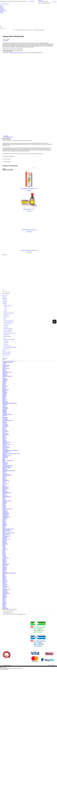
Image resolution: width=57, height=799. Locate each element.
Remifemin (4, 540)
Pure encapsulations (6, 535)
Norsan (4, 504)
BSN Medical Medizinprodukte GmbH (9, 403)
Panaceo (4, 520)
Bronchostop (5, 402)
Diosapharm (4, 415)
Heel (3, 458)
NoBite (4, 503)
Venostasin (4, 596)
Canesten (4, 405)
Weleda (4, 604)
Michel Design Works (6, 353)
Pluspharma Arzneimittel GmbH (8, 532)
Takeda (4, 580)
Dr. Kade (4, 421)
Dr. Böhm (4, 418)
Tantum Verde (5, 581)
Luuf (3, 484)
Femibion (4, 438)
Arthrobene (4, 381)
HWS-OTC (5, 462)
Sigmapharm (5, 565)
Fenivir (4, 439)
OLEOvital (4, 511)
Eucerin (4, 436)
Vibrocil (4, 599)
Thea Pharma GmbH (6, 589)
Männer (3, 350)
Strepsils (4, 578)
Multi (3, 494)
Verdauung (5, 344)
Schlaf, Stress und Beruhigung (9, 339)
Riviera (4, 545)
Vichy (4, 600)
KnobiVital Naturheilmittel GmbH (8, 470)
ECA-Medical (5, 431)
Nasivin (4, 499)
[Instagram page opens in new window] (56, 4)
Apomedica (5, 379)
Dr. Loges (4, 423)
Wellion (4, 605)
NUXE (4, 509)
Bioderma (4, 394)
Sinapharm (4, 568)
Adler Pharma (5, 366)
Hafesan (4, 454)
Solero (3, 571)
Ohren (24, 52)
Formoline (4, 440)
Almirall (4, 374)
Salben (5, 337)
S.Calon (4, 547)
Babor (4, 385)
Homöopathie (6, 325)
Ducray (4, 427)
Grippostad (4, 452)
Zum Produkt (29, 190)
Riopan (4, 544)
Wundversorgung (7, 348)
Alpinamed (4, 375)
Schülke (4, 560)
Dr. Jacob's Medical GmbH (7, 420)
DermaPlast (4, 410)
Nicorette (4, 502)
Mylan (3, 497)
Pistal (3, 531)
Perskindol (4, 524)
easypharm (4, 430)
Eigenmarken (4, 298)
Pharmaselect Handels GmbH (8, 528)
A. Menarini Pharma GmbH (7, 362)
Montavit (4, 493)
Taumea (4, 583)
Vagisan (4, 595)
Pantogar (4, 521)
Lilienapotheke (5, 480)
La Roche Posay (5, 475)
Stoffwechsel (6, 342)
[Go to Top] (55, 797)
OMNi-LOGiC (5, 514)
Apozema (4, 380)
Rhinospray (4, 542)
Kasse (47, 1)
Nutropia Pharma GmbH (7, 508)
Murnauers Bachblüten (6, 496)
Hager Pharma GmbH (6, 455)
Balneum (4, 387)
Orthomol (4, 517)
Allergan (4, 371)
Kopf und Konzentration (8, 328)
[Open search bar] (0, 26)
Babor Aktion (4, 295)
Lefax (3, 478)
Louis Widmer (5, 483)
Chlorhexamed (5, 408)
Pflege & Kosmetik (5, 355)
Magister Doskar (5, 486)
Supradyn (4, 579)
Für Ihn (5, 317)
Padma (4, 519)
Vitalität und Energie (7, 345)
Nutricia (4, 507)
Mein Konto (54, 1)
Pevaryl (4, 526)
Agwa (3, 369)
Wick (3, 606)
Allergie (5, 304)
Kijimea (4, 468)
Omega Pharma (5, 512)
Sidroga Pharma (5, 564)
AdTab (4, 367)
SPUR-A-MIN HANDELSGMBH (9, 573)
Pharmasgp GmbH (6, 529)
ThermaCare (5, 590)
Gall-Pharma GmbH (6, 444)
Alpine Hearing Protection (7, 376)
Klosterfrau (5, 469)
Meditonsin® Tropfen (27, 209)
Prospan (4, 534)
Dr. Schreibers (5, 426)
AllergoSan (5, 373)
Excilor (4, 437)
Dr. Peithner (4, 424)
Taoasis (4, 582)
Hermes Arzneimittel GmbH (7, 460)
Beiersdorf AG (5, 389)
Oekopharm (5, 510)
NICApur (4, 501)
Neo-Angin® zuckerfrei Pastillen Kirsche (27, 250)
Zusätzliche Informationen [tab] (8, 136)
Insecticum (4, 464)
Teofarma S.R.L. (5, 586)
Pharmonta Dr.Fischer (6, 530)
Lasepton (4, 477)
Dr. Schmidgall (5, 425)
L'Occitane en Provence (7, 474)
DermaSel (4, 411)
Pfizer (3, 527)
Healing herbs (5, 457)
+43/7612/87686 (31, 1)
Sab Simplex (5, 548)
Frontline (4, 443)
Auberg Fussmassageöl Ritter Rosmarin (28, 188)
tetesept (4, 588)
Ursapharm (4, 594)
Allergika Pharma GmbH (7, 372)
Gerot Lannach (5, 449)
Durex (3, 429)
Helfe (3, 459)
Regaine (4, 539)
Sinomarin (4, 569)
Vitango (4, 601)
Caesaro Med (5, 404)
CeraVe (4, 406)
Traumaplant (5, 592)
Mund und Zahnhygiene (8, 330)
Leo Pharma (4, 479)
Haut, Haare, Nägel (7, 323)
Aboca (3, 364)
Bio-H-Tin (4, 393)
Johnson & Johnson (6, 466)
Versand (6, 40)
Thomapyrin (4, 591)
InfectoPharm (5, 463)
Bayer (4, 388)
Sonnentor (4, 572)
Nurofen (4, 506)
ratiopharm (4, 536)
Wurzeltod (4, 607)
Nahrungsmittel (6, 334)
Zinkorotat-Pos (5, 608)
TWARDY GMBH (6, 593)
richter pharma (5, 543)
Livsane (4, 482)
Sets (3, 356)
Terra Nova (4, 587)
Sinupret (4, 570)
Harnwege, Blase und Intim (8, 322)
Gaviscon (4, 445)
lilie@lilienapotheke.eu (5, 3)
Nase (5, 308)
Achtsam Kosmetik (6, 365)
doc (3, 416)
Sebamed (4, 562)
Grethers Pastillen (5, 451)
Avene (4, 384)
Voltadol (4, 603)
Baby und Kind (9, 52)
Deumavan (4, 413)
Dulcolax (4, 428)
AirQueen (4, 370)
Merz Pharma (5, 491)
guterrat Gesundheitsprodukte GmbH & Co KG (11, 453)
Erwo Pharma (5, 433)
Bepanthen (4, 390)
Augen (6, 306)
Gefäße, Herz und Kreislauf (8, 320)
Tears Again (4, 584)
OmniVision (4, 515)
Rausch (4, 537)
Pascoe (4, 522)
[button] (12, 50)
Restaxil (4, 541)
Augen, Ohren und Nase (8, 305)
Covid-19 (5, 311)
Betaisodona (4, 392)
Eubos (4, 435)
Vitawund (4, 602)
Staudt (3, 575)
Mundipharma (5, 495)
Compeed (4, 409)
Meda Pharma (5, 488)
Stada (4, 574)
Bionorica (4, 397)
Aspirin (4, 382)
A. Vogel (4, 363)
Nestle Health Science (6, 500)
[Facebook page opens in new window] (54, 4)
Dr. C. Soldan (5, 419)
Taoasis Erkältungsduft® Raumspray (28, 229)
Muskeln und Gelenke (7, 331)
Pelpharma (4, 523)
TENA (4, 585)
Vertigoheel (4, 597)
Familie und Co (6, 314)
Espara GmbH (5, 434)
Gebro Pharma (5, 446)
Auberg (39, 52)
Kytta (3, 472)
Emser (3, 432)
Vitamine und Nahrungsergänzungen (10, 347)
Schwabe (4, 561)
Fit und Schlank (6, 316)
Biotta (3, 398)
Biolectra (4, 396)
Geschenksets (4, 301)
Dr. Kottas (4, 422)
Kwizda (4, 471)
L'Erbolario (4, 473)
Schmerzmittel (6, 341)
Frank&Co (4, 441)
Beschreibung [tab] (6, 135)
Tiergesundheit (5, 358)
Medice (4, 489)
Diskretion (4, 296)
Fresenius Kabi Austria (6, 442)
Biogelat (4, 395)
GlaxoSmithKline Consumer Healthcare (10, 450)
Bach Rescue (5, 386)
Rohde (3, 546)
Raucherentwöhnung (7, 336)
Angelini (4, 378)
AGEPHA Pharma (6, 368)
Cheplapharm (5, 407)
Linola (3, 481)
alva (3, 377)
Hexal (3, 461)
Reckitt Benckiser (5, 538)
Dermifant (4, 412)
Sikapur (4, 566)
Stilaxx (4, 577)
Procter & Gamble (6, 533)
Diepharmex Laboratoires (7, 414)
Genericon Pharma (6, 447)
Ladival (4, 476)
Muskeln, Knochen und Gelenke (9, 333)
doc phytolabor (5, 417)
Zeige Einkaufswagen (42, 1)
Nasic (3, 498)
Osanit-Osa (4, 518)
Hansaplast (4, 456)
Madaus (4, 485)
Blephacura (4, 399)
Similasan (4, 567)
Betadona (4, 391)
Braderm (4, 400)
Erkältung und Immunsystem (18, 52)
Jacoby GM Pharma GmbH (7, 465)
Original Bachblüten (6, 516)
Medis (4, 490)
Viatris (3, 598)
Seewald (4, 563)
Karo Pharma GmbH (6, 467)
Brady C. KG (5, 401)
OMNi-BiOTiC (5, 513)
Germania (4, 448)
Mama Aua (4, 487)
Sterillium (4, 576)
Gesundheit (4, 303)
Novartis (4, 505)
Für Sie (5, 319)
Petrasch (4, 525)
